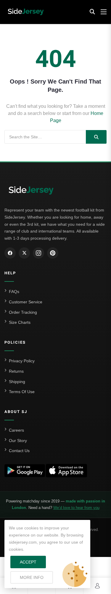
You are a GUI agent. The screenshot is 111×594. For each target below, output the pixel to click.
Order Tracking (23, 312)
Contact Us (19, 450)
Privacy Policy (22, 360)
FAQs (14, 291)
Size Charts (19, 322)
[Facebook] (10, 253)
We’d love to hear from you (76, 507)
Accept (28, 562)
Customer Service (25, 302)
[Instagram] (38, 253)
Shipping (17, 381)
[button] (92, 11)
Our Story (18, 440)
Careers (16, 430)
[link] (97, 586)
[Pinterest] (52, 253)
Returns (16, 371)
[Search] (96, 137)
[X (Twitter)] (24, 253)
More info (36, 577)
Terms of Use (22, 391)
